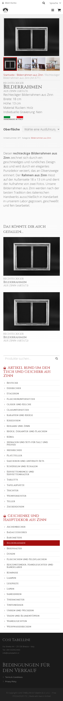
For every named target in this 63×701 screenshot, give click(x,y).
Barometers (14, 537)
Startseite (9, 74)
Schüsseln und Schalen (22, 466)
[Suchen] (44, 3)
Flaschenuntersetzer (21, 399)
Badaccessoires (17, 532)
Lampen (11, 578)
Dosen (11, 553)
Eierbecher (14, 388)
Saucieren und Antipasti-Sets (25, 461)
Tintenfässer (15, 605)
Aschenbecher (16, 526)
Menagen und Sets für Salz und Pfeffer (27, 443)
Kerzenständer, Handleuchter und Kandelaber (30, 566)
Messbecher (14, 450)
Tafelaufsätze (16, 485)
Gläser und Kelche (19, 404)
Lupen (10, 588)
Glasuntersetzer (18, 409)
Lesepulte (13, 583)
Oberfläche (11, 129)
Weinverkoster (16, 495)
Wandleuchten (17, 621)
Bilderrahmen (16, 543)
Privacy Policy (10, 681)
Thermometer (16, 599)
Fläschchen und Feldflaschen (27, 559)
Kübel (10, 436)
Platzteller (14, 455)
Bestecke (12, 382)
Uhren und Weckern (20, 610)
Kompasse (12, 572)
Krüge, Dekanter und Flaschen (27, 431)
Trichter (12, 490)
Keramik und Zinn (18, 426)
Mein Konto (10, 2)
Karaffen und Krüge (20, 415)
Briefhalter (14, 548)
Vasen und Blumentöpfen (23, 615)
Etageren (13, 393)
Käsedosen (13, 420)
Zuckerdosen (15, 506)
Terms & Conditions (14, 677)
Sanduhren (14, 594)
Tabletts (12, 479)
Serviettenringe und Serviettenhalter (20, 473)
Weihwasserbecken (19, 626)
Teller (11, 501)
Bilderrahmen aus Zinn (30, 74)
